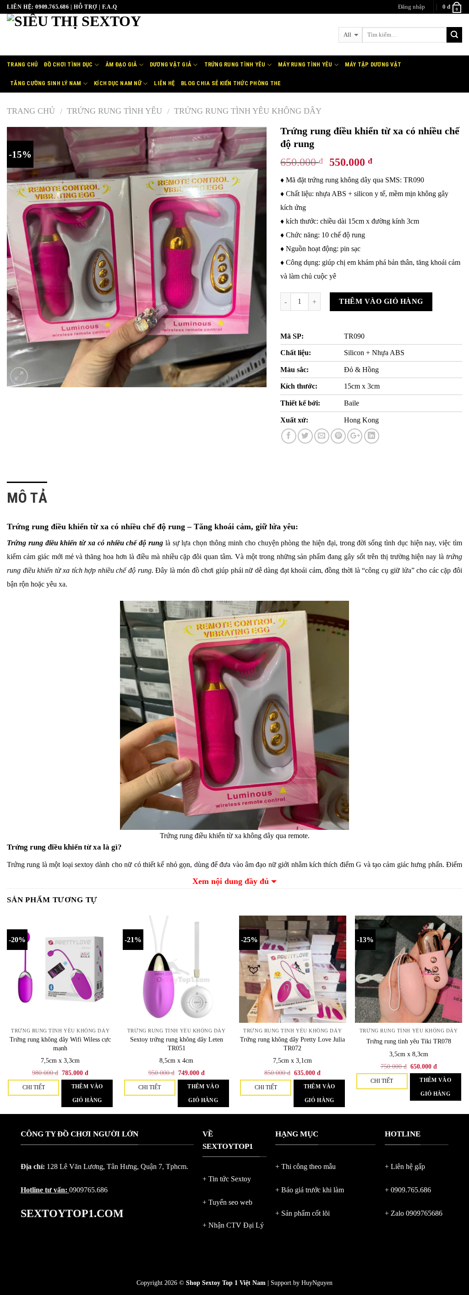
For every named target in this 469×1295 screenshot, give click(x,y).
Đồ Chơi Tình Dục (68, 64)
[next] (462, 1014)
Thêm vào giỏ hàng (381, 301)
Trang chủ (22, 64)
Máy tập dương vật (373, 64)
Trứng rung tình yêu (235, 64)
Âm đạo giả (121, 64)
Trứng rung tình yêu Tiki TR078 (408, 1041)
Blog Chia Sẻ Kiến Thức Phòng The (231, 83)
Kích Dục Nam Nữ (118, 83)
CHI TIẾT (33, 1087)
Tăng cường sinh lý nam (46, 83)
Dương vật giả (170, 64)
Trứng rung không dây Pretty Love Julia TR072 (292, 1044)
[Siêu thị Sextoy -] (112, 34)
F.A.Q (109, 7)
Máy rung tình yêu (305, 64)
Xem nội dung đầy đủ (230, 881)
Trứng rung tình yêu (114, 110)
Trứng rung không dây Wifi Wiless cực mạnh (60, 1044)
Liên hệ (164, 83)
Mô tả (27, 497)
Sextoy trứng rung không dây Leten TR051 (176, 1044)
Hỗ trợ (85, 7)
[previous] (7, 1014)
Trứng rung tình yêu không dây (248, 110)
